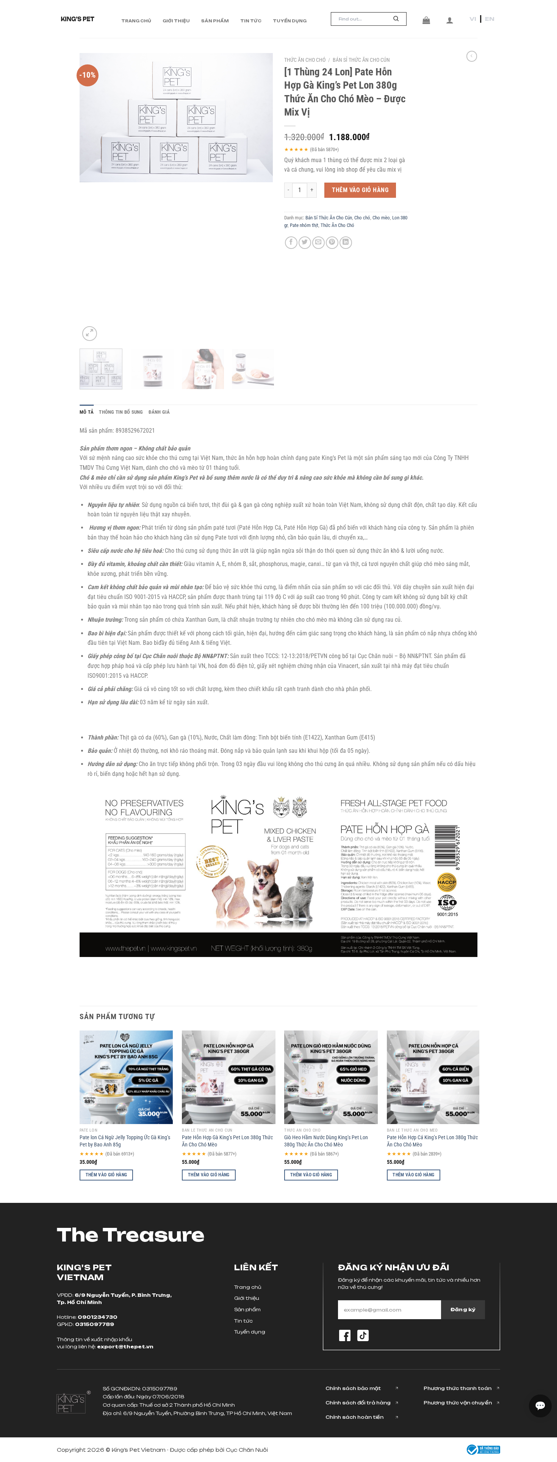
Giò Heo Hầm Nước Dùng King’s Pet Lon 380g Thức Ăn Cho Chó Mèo (326, 1141)
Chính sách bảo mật (353, 1388)
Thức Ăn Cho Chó (304, 60)
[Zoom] (89, 333)
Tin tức (250, 21)
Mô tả (87, 412)
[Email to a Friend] (318, 242)
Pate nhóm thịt (304, 225)
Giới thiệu (176, 21)
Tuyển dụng (290, 21)
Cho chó (362, 217)
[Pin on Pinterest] (332, 242)
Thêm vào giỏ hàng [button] (106, 1174)
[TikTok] (363, 1335)
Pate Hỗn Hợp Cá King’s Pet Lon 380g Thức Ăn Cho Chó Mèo (432, 1141)
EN (489, 19)
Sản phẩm (215, 21)
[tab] (87, 412)
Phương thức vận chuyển (458, 1403)
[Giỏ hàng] (426, 20)
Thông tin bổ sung (121, 412)
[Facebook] (345, 1335)
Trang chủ (136, 21)
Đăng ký (463, 1309)
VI (472, 19)
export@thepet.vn (125, 1346)
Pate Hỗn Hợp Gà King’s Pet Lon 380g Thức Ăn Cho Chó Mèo (227, 1141)
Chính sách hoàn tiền (354, 1417)
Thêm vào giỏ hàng (360, 190)
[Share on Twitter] (305, 242)
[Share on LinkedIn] (346, 242)
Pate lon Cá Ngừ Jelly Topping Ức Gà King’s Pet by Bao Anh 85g (125, 1141)
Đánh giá (159, 412)
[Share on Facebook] (291, 242)
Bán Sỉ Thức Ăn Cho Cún (361, 60)
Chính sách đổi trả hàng (358, 1403)
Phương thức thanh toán (457, 1388)
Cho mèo (381, 217)
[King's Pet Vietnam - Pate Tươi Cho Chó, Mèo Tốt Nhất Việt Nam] (77, 19)
